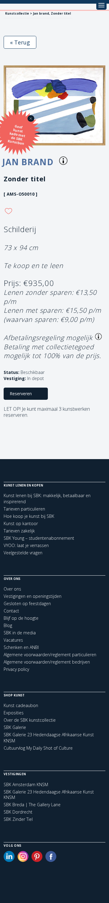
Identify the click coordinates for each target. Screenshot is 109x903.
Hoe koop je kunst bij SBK (29, 516)
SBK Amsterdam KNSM (26, 784)
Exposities (14, 713)
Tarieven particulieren (24, 509)
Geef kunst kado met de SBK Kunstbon (17, 135)
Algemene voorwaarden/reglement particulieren (50, 654)
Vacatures (13, 640)
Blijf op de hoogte (21, 618)
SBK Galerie (15, 727)
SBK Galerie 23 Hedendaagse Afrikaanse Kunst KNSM (49, 794)
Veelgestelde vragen (23, 553)
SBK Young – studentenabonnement (39, 538)
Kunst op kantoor (21, 523)
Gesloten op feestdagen (27, 603)
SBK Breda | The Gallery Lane (32, 804)
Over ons (12, 589)
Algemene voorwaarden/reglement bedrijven (47, 662)
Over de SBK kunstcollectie (30, 720)
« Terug (20, 42)
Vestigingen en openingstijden (32, 596)
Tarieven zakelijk (19, 531)
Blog (8, 625)
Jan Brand (29, 162)
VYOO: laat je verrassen (26, 545)
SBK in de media (20, 633)
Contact (11, 611)
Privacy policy (16, 669)
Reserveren (21, 393)
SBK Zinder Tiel (18, 819)
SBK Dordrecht (18, 812)
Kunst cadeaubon (21, 705)
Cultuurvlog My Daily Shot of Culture (38, 748)
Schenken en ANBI (21, 647)
